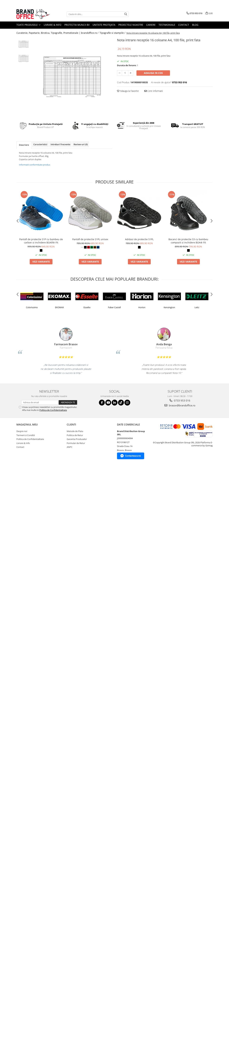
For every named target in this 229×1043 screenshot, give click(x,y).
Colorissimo (32, 307)
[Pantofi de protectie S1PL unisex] (90, 213)
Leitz (196, 307)
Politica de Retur (75, 435)
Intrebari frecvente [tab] (60, 144)
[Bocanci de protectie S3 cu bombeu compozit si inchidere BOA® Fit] (188, 213)
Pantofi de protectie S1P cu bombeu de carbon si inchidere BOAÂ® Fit (41, 241)
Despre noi (21, 431)
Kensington (169, 307)
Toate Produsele (27, 24)
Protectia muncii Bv (77, 24)
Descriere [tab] (24, 144)
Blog (195, 24)
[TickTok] (121, 403)
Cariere (151, 24)
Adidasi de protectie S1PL (139, 239)
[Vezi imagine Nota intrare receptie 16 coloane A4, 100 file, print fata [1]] (24, 58)
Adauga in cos (153, 73)
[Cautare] (126, 14)
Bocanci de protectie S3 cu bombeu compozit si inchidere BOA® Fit (188, 241)
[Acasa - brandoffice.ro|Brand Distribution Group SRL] (33, 14)
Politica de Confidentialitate (53, 410)
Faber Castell (114, 307)
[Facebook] (102, 403)
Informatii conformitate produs (34, 164)
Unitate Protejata (104, 24)
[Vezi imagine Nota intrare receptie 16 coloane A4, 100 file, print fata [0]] (24, 44)
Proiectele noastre (130, 24)
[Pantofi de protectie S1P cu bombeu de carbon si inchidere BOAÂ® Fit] (41, 213)
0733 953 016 (181, 400)
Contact (183, 24)
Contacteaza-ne (133, 456)
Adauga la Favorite (129, 90)
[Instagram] (127, 403)
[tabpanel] (72, 77)
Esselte (86, 307)
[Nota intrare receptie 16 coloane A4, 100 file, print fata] (72, 77)
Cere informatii (155, 90)
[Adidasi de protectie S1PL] (139, 213)
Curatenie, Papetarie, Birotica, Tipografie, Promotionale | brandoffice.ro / (57, 32)
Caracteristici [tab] (40, 144)
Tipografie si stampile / (113, 32)
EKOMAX (59, 307)
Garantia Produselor (77, 439)
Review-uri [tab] (81, 144)
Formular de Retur (76, 443)
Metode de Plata (75, 431)
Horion (141, 307)
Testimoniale (167, 24)
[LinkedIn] (115, 403)
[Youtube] (108, 403)
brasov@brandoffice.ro (181, 405)
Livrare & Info (52, 24)
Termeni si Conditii (25, 435)
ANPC (69, 446)
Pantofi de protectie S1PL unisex (90, 239)
